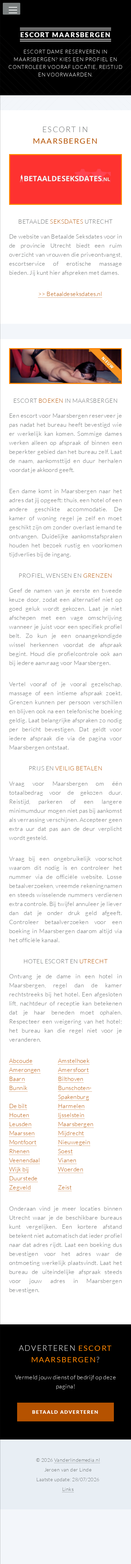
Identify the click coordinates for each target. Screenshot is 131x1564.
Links (68, 1489)
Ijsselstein (71, 1114)
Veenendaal (24, 1160)
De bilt (18, 1105)
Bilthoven (70, 1078)
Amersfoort (73, 1069)
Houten (19, 1114)
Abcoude (20, 1060)
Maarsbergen (76, 1124)
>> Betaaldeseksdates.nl (70, 293)
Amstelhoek (73, 1060)
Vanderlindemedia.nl (77, 1460)
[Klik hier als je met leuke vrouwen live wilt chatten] (65, 366)
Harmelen (71, 1105)
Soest (65, 1151)
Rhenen (19, 1151)
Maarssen (22, 1133)
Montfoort (23, 1142)
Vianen (67, 1160)
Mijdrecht (71, 1133)
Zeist (65, 1187)
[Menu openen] (12, 10)
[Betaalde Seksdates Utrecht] (65, 179)
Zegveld (20, 1187)
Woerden (70, 1169)
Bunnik (18, 1087)
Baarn (17, 1078)
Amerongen (25, 1069)
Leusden (20, 1124)
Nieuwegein (74, 1142)
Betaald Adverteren (65, 1412)
